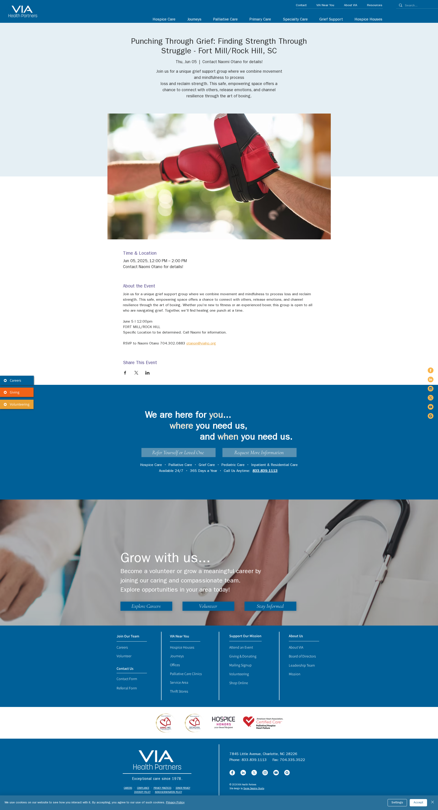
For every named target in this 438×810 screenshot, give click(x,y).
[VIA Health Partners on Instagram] (430, 388)
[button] (292, 20)
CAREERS (128, 788)
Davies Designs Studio (253, 788)
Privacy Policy (175, 802)
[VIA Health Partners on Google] (430, 416)
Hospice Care (151, 465)
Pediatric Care (233, 465)
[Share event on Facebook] (125, 373)
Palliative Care (180, 465)
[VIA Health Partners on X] (430, 398)
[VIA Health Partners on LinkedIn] (430, 379)
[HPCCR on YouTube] (276, 772)
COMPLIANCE (143, 788)
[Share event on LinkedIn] (147, 373)
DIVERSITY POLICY (142, 792)
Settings (397, 802)
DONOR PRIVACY (183, 788)
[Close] (432, 802)
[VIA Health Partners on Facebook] (430, 370)
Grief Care (207, 465)
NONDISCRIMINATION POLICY (168, 792)
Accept (418, 802)
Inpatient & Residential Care (274, 465)
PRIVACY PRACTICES (162, 788)
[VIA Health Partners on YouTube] (430, 407)
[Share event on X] (136, 373)
